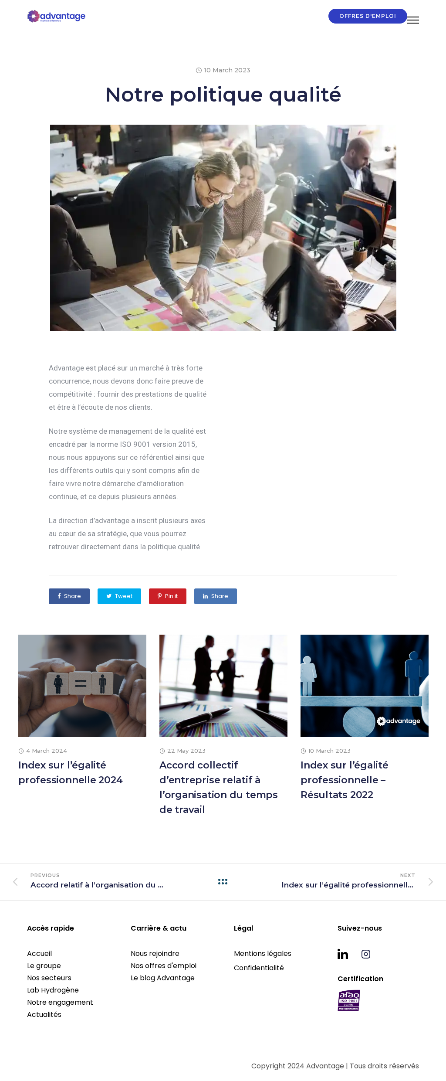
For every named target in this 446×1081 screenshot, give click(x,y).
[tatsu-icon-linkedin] (346, 954)
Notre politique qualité (223, 94)
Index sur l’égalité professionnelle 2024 (70, 772)
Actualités (44, 1015)
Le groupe (44, 966)
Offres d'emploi (367, 16)
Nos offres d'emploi (163, 966)
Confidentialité (259, 968)
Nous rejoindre (155, 953)
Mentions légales (262, 953)
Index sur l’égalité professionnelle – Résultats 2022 (345, 780)
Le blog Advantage (163, 978)
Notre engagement (60, 1002)
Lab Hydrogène (53, 990)
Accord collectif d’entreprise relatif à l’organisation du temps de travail (218, 787)
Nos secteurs (49, 978)
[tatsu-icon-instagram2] (366, 954)
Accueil (39, 953)
